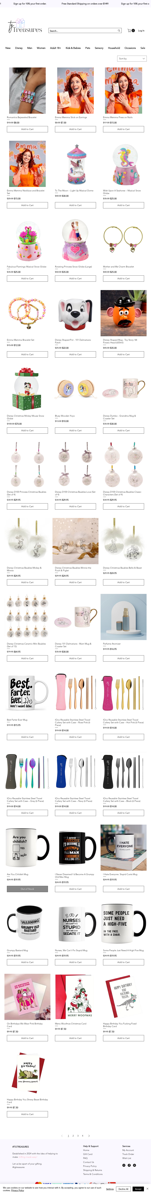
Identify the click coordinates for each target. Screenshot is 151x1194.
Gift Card (87, 1154)
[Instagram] (123, 1165)
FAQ (85, 1158)
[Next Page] (89, 1136)
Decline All (123, 1188)
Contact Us (88, 1162)
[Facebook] (129, 1165)
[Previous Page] (62, 1136)
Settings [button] (110, 1188)
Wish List (126, 1158)
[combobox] (132, 59)
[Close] (147, 1189)
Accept (138, 1188)
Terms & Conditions (92, 1174)
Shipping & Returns (92, 1170)
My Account (128, 1150)
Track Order (128, 1154)
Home (86, 1150)
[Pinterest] (134, 1165)
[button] (132, 30)
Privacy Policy (90, 1166)
